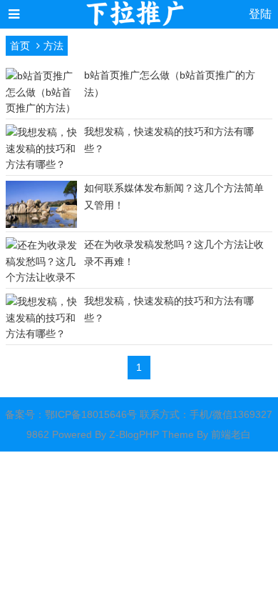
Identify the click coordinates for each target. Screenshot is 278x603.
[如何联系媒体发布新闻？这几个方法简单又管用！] (41, 226)
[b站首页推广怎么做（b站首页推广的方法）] (41, 108)
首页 (20, 45)
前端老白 (231, 434)
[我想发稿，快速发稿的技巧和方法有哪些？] (41, 164)
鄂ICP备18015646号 (91, 414)
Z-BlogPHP (134, 434)
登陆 (260, 14)
